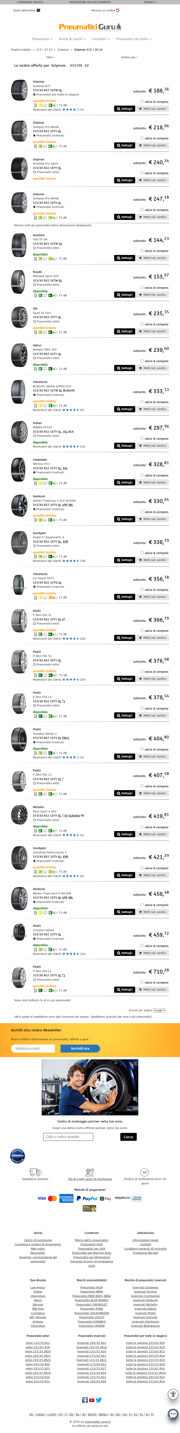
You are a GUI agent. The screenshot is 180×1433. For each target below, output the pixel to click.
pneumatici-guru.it (98, 1421)
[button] (173, 1394)
